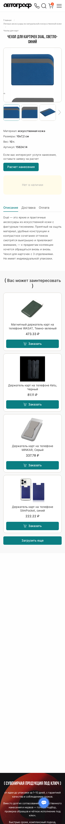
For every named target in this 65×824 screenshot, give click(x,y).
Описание (10, 207)
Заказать (35, 343)
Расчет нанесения (21, 167)
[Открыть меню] (59, 6)
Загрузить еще (33, 540)
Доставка (29, 207)
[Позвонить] (36, 5)
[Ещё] (60, 112)
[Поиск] (43, 5)
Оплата (44, 207)
